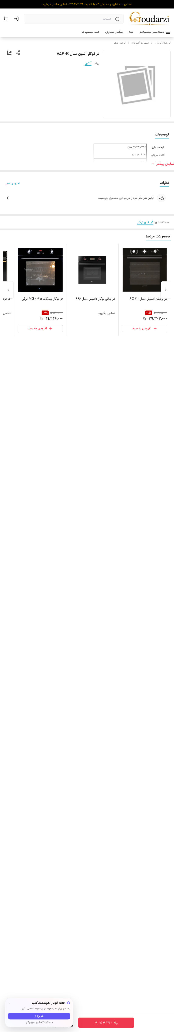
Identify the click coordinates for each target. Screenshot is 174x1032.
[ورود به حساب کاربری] (17, 18)
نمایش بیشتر (165, 164)
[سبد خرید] (5, 18)
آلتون (88, 63)
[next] (8, 289)
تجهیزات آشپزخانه (140, 43)
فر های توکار (120, 43)
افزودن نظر (12, 183)
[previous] (166, 289)
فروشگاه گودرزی (163, 43)
